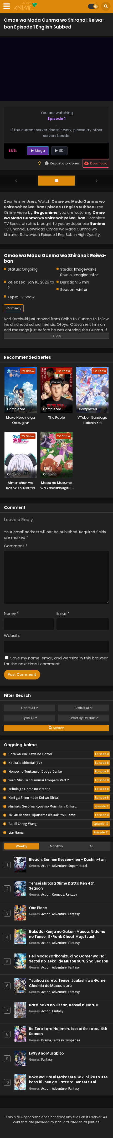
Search (58, 728)
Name (11, 613)
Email (62, 613)
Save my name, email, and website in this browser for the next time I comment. (56, 661)
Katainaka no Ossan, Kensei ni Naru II (63, 1005)
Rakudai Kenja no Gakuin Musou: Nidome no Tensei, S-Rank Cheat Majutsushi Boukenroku (67, 936)
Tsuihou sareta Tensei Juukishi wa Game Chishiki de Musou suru (67, 983)
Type (28, 718)
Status (82, 708)
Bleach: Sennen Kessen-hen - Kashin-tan (67, 859)
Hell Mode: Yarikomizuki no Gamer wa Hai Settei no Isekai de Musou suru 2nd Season (68, 959)
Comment (15, 546)
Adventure (59, 866)
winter (82, 289)
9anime (97, 223)
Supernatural (77, 866)
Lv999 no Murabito (46, 1053)
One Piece (38, 907)
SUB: (12, 150)
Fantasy (71, 894)
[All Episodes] (56, 181)
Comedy (13, 308)
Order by (82, 718)
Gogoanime (46, 212)
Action (45, 866)
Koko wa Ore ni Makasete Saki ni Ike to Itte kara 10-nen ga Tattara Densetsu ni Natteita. (68, 1082)
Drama (46, 1040)
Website (12, 635)
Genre (28, 708)
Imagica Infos (86, 274)
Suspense (72, 1040)
